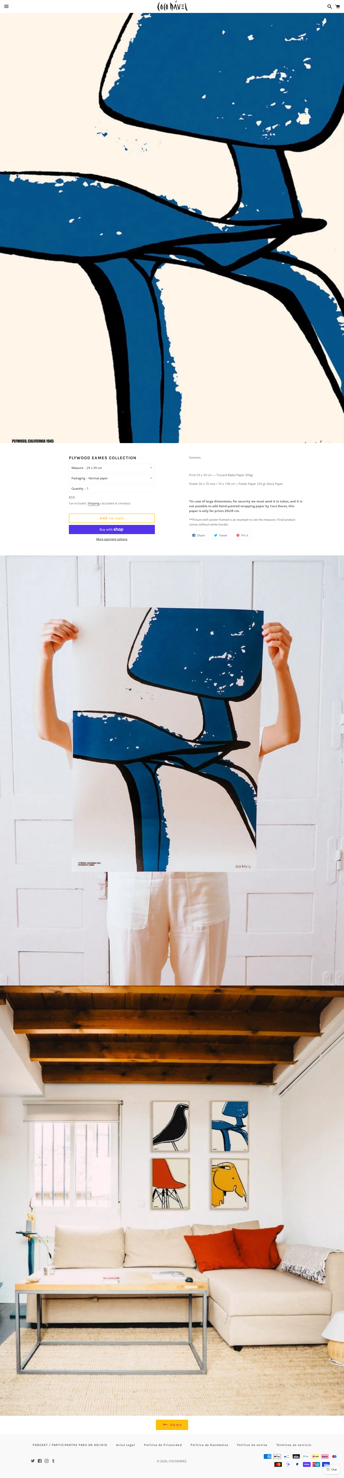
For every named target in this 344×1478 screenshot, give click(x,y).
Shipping (94, 503)
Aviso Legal (125, 1445)
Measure (77, 468)
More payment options (111, 539)
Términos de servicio (293, 1445)
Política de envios (252, 1445)
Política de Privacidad (163, 1445)
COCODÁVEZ (177, 1461)
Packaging (78, 478)
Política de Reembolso (209, 1445)
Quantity (77, 488)
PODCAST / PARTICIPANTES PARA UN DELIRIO (70, 1445)
